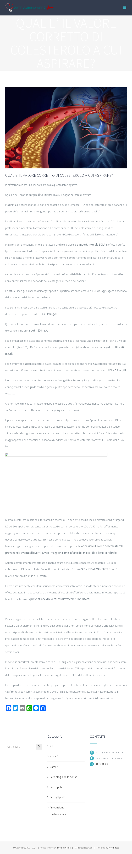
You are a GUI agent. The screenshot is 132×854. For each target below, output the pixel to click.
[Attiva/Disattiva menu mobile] (125, 7)
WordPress (113, 847)
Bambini (54, 767)
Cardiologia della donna (63, 777)
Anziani (54, 756)
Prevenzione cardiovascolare (59, 811)
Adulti (53, 746)
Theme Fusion (64, 847)
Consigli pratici (58, 797)
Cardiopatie (56, 787)
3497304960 (102, 763)
